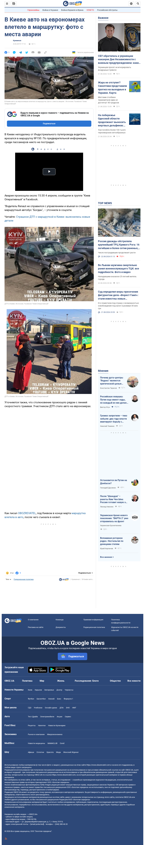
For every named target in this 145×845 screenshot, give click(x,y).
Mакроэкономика (54, 734)
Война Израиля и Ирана (72, 10)
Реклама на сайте (35, 627)
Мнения (103, 370)
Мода (58, 752)
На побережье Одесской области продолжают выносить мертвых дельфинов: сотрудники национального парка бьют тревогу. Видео (112, 120)
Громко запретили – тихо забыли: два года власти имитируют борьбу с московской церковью (113, 418)
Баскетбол (41, 699)
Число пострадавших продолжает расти (117, 252)
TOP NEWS (105, 203)
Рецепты (32, 725)
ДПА (61, 708)
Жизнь (60, 680)
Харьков (38, 690)
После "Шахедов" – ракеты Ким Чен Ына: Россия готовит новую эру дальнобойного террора (114, 499)
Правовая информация (93, 620)
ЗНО (68, 708)
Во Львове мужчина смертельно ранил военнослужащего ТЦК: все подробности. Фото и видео (118, 269)
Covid (62, 743)
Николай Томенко (107, 426)
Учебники (38, 708)
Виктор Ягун (105, 407)
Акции (59, 717)
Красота (50, 752)
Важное (103, 18)
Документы (61, 627)
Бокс (59, 699)
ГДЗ (29, 708)
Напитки (42, 725)
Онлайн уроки (51, 708)
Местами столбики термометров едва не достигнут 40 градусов (108, 100)
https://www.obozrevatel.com (98, 765)
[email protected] (37, 824)
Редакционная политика (24, 579)
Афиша (31, 752)
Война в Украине (50, 10)
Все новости (133, 680)
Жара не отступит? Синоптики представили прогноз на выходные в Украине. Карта (112, 87)
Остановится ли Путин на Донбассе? (113, 482)
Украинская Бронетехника (110, 526)
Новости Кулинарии (56, 725)
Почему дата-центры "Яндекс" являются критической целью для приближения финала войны (111, 380)
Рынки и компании (36, 734)
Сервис (68, 717)
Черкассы (69, 690)
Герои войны (33, 10)
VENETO (90, 10)
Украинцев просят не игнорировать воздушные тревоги (114, 68)
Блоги (95, 680)
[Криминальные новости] (64, 580)
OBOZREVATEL (27, 513)
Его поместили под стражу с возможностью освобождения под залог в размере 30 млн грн (118, 306)
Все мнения (106, 557)
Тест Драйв (33, 717)
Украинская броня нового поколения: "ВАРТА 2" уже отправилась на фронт (114, 518)
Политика (27, 680)
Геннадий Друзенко (108, 488)
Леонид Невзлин (106, 507)
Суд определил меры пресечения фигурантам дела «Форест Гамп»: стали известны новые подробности (118, 295)
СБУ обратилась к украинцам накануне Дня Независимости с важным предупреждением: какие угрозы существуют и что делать (119, 59)
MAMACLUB (52, 743)
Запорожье (49, 690)
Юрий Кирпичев (106, 549)
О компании (33, 620)
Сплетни (40, 752)
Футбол (31, 699)
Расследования (83, 680)
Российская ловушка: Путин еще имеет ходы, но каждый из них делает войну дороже (114, 399)
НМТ (74, 708)
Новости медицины (36, 743)
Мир (42, 680)
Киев (30, 690)
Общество (115, 680)
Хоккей (51, 699)
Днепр (59, 690)
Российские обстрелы (107, 10)
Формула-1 (68, 699)
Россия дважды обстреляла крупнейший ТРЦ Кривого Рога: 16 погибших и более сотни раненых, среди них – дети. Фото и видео (118, 245)
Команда (59, 620)
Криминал (17, 41)
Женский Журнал (71, 752)
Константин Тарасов (108, 388)
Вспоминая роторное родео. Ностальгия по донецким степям (111, 541)
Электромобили (47, 717)
